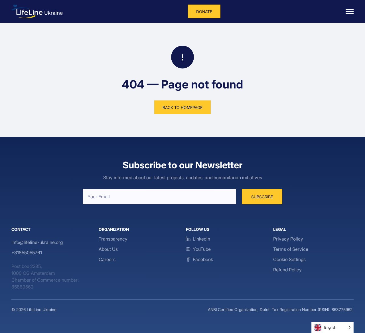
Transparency (113, 239)
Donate (204, 11)
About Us (108, 249)
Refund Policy (287, 270)
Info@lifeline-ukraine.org (37, 242)
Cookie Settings (289, 259)
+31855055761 (26, 252)
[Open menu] (350, 11)
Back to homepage (182, 107)
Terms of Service (290, 249)
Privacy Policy (288, 239)
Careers (107, 259)
